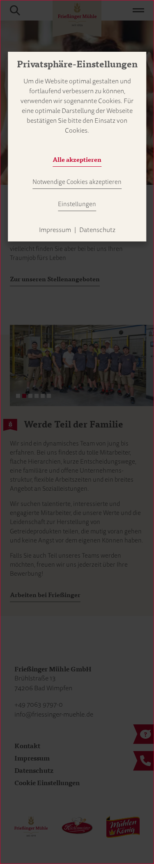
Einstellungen (77, 204)
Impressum (55, 230)
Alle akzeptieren (77, 159)
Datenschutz (97, 230)
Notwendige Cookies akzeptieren (77, 181)
